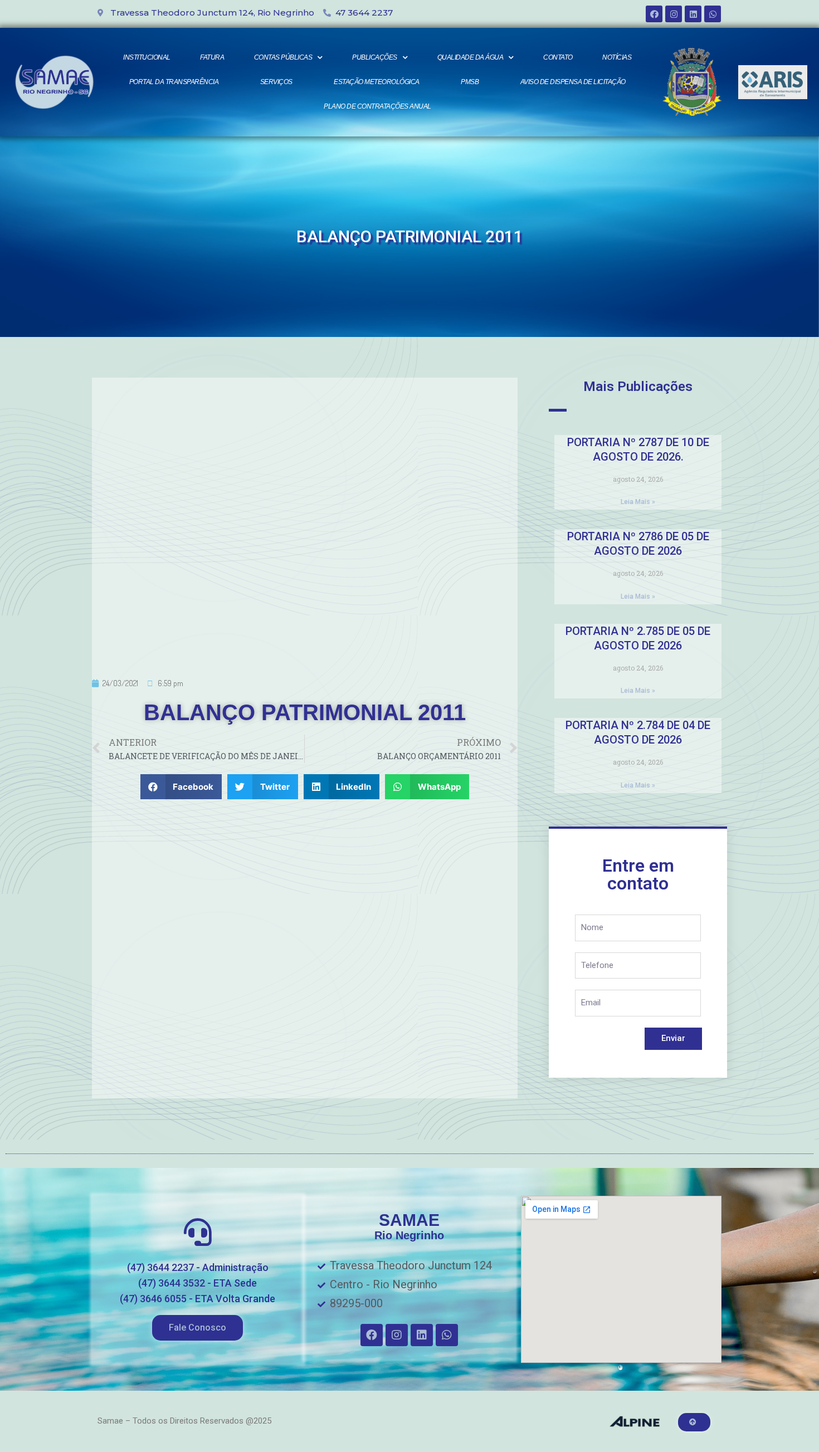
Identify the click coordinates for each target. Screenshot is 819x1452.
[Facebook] (654, 14)
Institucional (146, 57)
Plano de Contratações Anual (377, 106)
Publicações (374, 57)
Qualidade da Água (470, 57)
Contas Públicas (283, 57)
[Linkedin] (693, 14)
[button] (197, 1328)
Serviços (276, 82)
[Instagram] (673, 14)
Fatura (212, 57)
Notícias (616, 57)
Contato (558, 57)
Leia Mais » (638, 502)
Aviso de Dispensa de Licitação (573, 82)
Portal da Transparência (174, 82)
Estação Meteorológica (377, 82)
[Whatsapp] (712, 14)
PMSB (470, 82)
